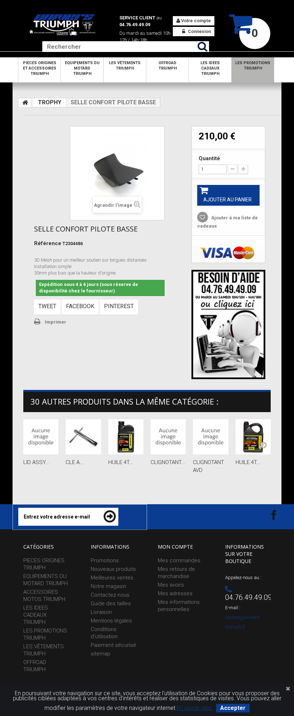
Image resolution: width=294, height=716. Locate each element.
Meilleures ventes (112, 577)
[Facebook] (267, 515)
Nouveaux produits (113, 569)
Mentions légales (111, 620)
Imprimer (55, 322)
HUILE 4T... (120, 462)
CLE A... (75, 462)
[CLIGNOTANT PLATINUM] (168, 436)
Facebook (80, 306)
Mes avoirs (171, 585)
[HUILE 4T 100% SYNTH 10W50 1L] (125, 436)
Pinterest (119, 306)
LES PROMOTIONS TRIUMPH (252, 66)
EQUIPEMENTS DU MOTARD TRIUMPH (82, 68)
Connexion (199, 31)
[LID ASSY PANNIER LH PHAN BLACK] (40, 436)
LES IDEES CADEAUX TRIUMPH (210, 68)
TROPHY (49, 102)
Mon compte (175, 546)
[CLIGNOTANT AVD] (210, 436)
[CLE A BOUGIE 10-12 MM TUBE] (83, 436)
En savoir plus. (195, 708)
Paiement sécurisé (113, 645)
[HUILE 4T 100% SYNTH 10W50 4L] (253, 436)
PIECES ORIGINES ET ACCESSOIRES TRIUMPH (39, 68)
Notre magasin (108, 586)
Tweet (47, 306)
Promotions (105, 560)
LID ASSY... (36, 462)
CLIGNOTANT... (168, 462)
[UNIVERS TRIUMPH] (62, 24)
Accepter (233, 708)
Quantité (209, 158)
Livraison (101, 612)
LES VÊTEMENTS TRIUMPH (125, 66)
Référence (47, 243)
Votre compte (195, 20)
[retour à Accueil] (25, 103)
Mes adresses (175, 593)
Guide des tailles (111, 603)
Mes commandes (179, 560)
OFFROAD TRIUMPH (167, 66)
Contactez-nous (110, 595)
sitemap (100, 653)
